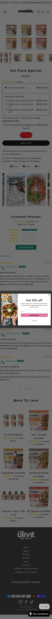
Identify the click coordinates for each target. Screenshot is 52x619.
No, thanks (34, 320)
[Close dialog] (49, 295)
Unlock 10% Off (34, 315)
